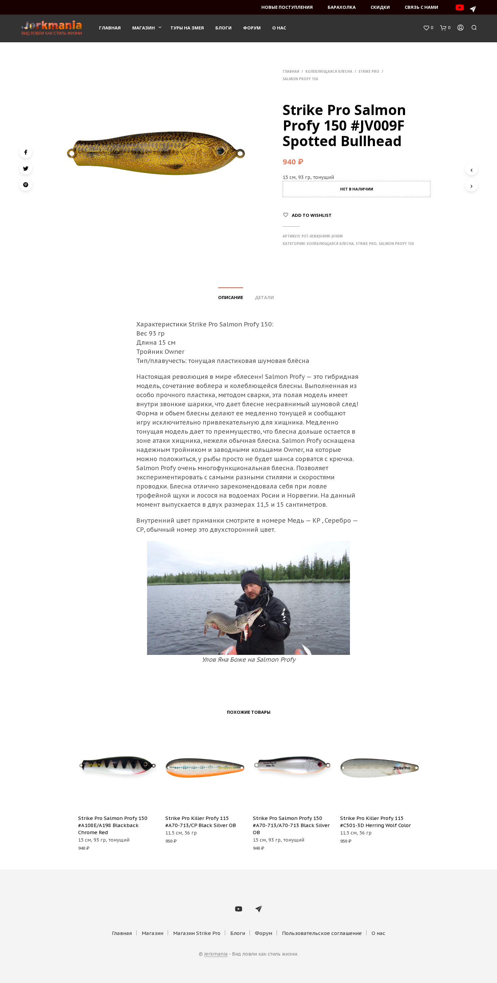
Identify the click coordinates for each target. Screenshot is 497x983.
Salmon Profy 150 (300, 78)
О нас (279, 28)
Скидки (380, 7)
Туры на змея (187, 28)
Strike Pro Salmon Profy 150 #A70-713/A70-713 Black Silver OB (291, 825)
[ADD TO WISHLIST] (118, 799)
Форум (252, 28)
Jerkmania (216, 954)
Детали (264, 297)
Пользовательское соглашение (322, 933)
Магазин (143, 28)
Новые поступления (287, 7)
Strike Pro (368, 71)
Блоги (223, 28)
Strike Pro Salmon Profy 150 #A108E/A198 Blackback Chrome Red (112, 825)
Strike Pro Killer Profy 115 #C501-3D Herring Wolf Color (375, 821)
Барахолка (342, 7)
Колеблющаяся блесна (328, 71)
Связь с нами (421, 7)
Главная (110, 28)
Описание (230, 297)
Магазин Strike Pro (196, 933)
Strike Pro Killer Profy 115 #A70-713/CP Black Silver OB (200, 821)
